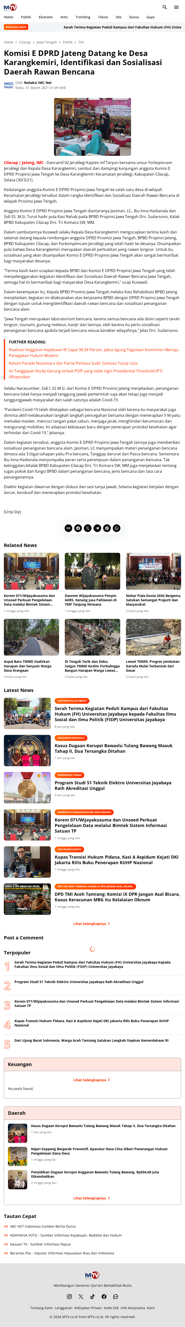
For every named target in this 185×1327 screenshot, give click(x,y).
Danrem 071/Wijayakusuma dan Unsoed (84, 812)
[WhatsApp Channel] (115, 1296)
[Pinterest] (107, 528)
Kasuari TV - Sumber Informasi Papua (40, 1244)
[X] (88, 528)
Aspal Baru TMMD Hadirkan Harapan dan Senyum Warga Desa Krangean (27, 665)
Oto (118, 17)
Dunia (134, 17)
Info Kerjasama (133, 1308)
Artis (64, 17)
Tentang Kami (41, 1308)
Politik (26, 17)
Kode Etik (111, 1308)
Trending (83, 17)
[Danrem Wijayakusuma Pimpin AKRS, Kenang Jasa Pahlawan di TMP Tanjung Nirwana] (92, 571)
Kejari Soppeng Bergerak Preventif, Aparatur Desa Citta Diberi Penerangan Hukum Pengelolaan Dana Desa (99, 1151)
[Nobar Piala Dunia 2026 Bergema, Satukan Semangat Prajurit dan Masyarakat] (153, 571)
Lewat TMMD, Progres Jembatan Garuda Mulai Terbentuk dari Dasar (152, 665)
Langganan (64, 1308)
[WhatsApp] (116, 528)
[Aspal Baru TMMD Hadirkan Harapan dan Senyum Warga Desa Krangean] (31, 637)
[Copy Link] (68, 528)
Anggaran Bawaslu (71, 737)
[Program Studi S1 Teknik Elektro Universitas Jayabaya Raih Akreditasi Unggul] (27, 787)
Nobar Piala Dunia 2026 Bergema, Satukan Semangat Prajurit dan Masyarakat (153, 600)
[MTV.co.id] (10, 7)
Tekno (103, 17)
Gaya (150, 17)
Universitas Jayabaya (72, 700)
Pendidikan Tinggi (69, 775)
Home (8, 17)
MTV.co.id (70, 1316)
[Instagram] (69, 1296)
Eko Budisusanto (69, 849)
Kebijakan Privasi (88, 1308)
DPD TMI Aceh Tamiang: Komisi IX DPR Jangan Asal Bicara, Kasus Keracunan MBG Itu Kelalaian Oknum (117, 897)
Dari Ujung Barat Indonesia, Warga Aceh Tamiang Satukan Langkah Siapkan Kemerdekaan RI (91, 1040)
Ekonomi (46, 17)
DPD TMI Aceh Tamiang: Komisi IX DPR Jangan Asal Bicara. (95, 886)
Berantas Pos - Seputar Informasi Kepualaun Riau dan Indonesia (62, 1253)
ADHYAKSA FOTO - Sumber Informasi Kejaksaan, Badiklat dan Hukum (66, 1235)
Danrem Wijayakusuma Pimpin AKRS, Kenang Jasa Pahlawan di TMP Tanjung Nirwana (91, 600)
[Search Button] (165, 7)
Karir (151, 1308)
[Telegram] (97, 528)
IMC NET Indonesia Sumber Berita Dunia (43, 1226)
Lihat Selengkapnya (89, 923)
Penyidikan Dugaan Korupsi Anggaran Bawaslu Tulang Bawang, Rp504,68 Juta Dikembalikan (95, 1174)
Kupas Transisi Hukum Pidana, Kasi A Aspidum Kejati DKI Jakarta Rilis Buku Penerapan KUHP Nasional (116, 859)
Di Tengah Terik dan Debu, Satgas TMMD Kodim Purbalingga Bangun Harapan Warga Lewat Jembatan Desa (92, 666)
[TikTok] (92, 1296)
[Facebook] (78, 528)
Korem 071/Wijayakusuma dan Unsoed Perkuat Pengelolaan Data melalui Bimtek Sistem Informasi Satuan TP (29, 600)
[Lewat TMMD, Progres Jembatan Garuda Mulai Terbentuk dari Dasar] (153, 637)
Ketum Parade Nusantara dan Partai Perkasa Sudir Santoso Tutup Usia (73, 363)
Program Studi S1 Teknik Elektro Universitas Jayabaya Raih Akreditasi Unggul (113, 785)
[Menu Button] (176, 7)
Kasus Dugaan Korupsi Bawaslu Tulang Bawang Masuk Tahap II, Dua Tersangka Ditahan (113, 748)
